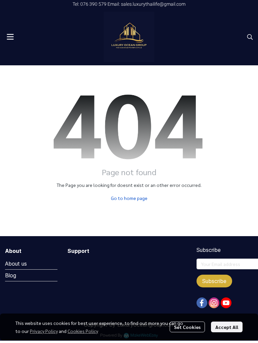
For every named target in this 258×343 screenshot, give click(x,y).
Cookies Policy (83, 331)
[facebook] (202, 302)
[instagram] (214, 302)
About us (16, 263)
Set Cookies (187, 327)
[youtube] (226, 302)
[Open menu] (10, 37)
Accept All (226, 327)
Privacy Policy (44, 331)
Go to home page (129, 198)
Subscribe (214, 281)
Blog (10, 275)
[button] (250, 37)
